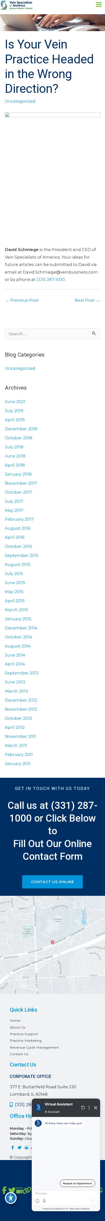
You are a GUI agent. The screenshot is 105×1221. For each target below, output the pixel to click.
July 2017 (14, 501)
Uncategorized (20, 101)
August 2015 (18, 564)
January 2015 (18, 618)
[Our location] (101, 1190)
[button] (52, 881)
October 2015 (18, 546)
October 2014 (18, 636)
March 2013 (16, 691)
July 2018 (14, 446)
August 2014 (18, 646)
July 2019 (14, 410)
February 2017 (19, 519)
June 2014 (15, 655)
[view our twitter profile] (19, 1148)
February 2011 (19, 754)
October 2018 (18, 437)
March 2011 (16, 745)
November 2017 (21, 483)
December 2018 (21, 428)
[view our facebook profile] (13, 1148)
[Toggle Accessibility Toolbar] (11, 1198)
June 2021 (15, 401)
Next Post (87, 300)
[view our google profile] (26, 1148)
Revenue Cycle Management (34, 1047)
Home (15, 1020)
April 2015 (15, 600)
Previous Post (22, 300)
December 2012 (21, 700)
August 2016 (18, 528)
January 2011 (18, 763)
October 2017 (18, 492)
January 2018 (18, 474)
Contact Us (19, 1054)
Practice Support (24, 1034)
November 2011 (20, 736)
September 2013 (22, 672)
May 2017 (14, 510)
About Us (17, 1027)
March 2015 (16, 609)
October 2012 (18, 718)
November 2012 (21, 709)
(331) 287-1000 (50, 279)
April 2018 (15, 465)
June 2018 (15, 456)
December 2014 (21, 627)
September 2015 (22, 555)
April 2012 (15, 727)
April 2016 (15, 537)
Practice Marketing (26, 1040)
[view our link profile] (25, 1190)
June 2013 (15, 682)
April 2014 (15, 663)
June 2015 (15, 582)
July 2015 (14, 573)
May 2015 (14, 591)
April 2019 (15, 419)
